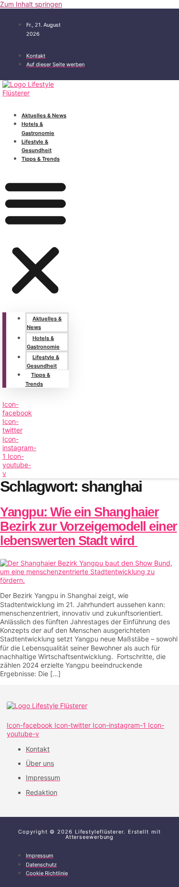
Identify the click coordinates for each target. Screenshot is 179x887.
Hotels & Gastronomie (37, 128)
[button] (35, 237)
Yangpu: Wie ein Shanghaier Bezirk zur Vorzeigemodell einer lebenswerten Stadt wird (88, 526)
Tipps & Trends (40, 158)
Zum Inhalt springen (31, 4)
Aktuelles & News (43, 115)
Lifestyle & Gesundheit (36, 146)
